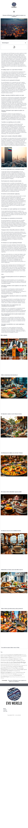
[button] (14, 12)
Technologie (4, 680)
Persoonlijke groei (22, 669)
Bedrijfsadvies (11, 654)
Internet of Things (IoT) (21, 665)
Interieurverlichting (13, 665)
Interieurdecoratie (7, 662)
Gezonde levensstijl (5, 660)
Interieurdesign (19, 662)
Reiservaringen (6, 672)
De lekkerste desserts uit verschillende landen (11, 530)
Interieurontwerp (5, 665)
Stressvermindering (9, 675)
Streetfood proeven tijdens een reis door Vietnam (12, 452)
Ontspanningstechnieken (12, 669)
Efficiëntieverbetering (5, 659)
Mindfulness (9, 668)
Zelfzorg (2, 678)
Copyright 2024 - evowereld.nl (14, 715)
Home (4, 708)
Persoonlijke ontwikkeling (6, 670)
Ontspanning (4, 669)
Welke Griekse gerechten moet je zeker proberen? (12, 608)
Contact (5, 709)
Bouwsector (24, 654)
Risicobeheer (13, 672)
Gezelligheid (20, 659)
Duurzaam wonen (6, 657)
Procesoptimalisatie (16, 670)
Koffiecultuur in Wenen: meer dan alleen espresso (12, 569)
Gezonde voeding (15, 660)
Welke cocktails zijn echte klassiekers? (9, 374)
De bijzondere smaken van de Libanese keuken (11, 413)
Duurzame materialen (17, 657)
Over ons (5, 711)
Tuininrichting (12, 676)
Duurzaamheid (23, 655)
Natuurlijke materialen (18, 668)
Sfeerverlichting (3, 675)
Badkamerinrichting (4, 654)
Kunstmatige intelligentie (12, 666)
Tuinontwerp (17, 676)
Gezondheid (22, 660)
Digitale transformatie (14, 656)
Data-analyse (4, 656)
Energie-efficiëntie (13, 659)
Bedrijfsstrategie (17, 654)
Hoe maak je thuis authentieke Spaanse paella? (11, 491)
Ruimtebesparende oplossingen (11, 673)
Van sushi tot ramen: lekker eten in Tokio (10, 647)
